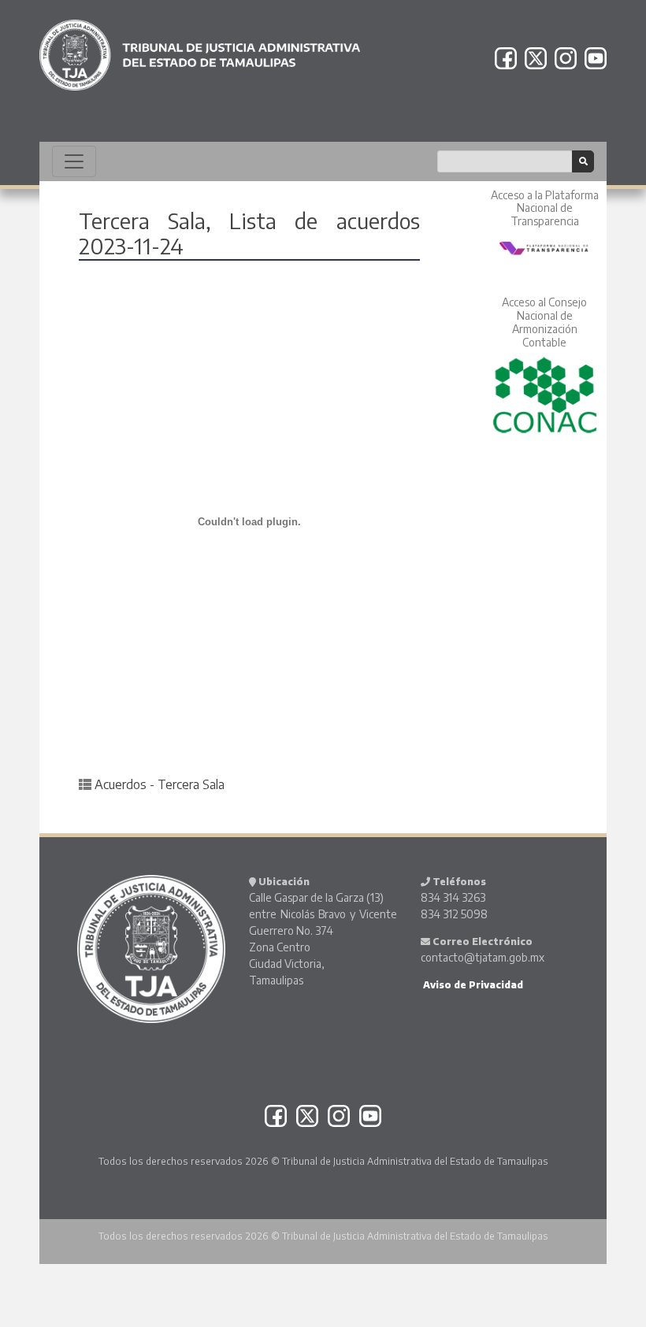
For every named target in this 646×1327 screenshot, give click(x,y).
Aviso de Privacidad (472, 985)
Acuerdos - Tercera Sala (160, 784)
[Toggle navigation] (74, 161)
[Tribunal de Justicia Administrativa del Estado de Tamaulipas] (199, 48)
